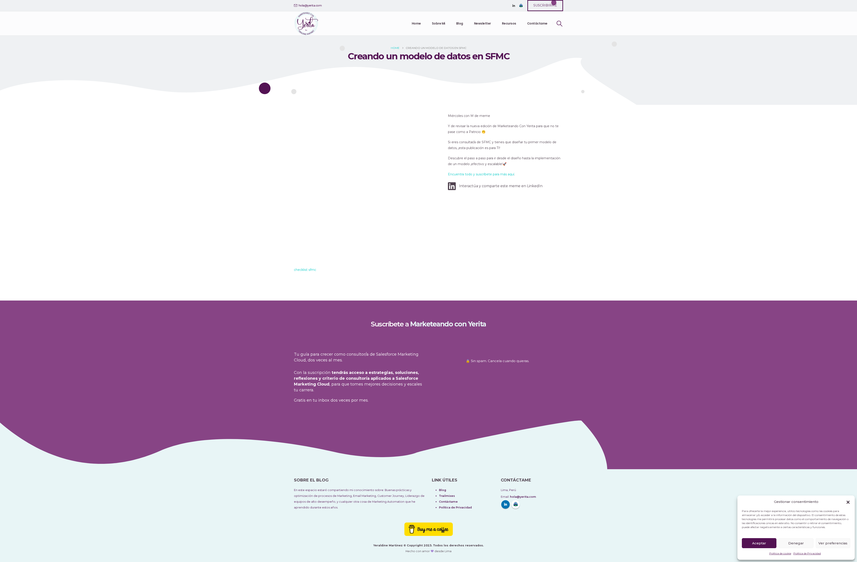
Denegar (796, 543)
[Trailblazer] (521, 5)
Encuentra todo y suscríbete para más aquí (481, 174)
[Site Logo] (306, 23)
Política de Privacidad (807, 553)
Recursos (509, 23)
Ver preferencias (832, 543)
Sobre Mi (438, 23)
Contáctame (537, 23)
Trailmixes (447, 496)
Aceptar (759, 543)
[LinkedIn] (513, 5)
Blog (459, 23)
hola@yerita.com (310, 5)
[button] (848, 502)
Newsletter (482, 23)
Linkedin (505, 504)
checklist (301, 270)
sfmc (312, 270)
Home (416, 23)
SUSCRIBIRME (545, 5)
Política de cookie (780, 553)
